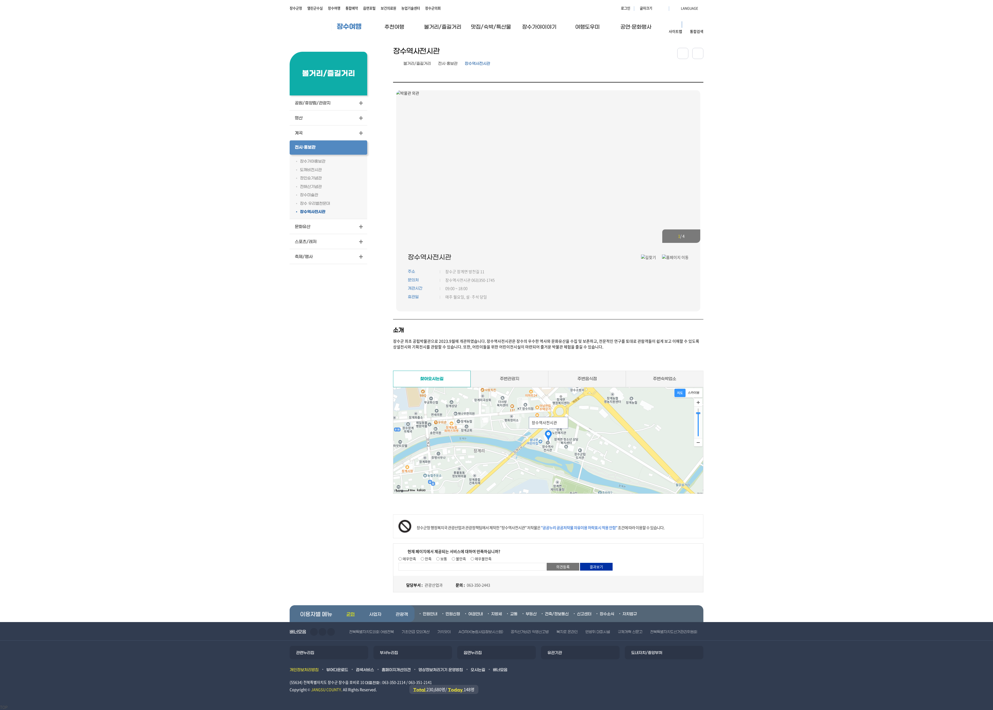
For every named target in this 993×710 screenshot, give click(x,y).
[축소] (698, 442)
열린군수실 (315, 8)
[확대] (698, 402)
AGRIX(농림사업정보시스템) (480, 632)
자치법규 (629, 614)
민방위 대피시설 (597, 632)
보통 (443, 558)
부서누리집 (389, 653)
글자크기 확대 (656, 8)
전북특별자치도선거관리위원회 (673, 632)
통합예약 (351, 8)
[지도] (680, 393)
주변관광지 (509, 378)
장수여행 (334, 8)
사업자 (375, 614)
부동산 (531, 614)
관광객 (402, 614)
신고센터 (584, 614)
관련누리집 (305, 653)
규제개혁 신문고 (630, 632)
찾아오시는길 (431, 379)
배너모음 (500, 670)
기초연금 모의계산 (416, 632)
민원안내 (430, 614)
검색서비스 (365, 670)
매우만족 (409, 558)
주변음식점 (587, 378)
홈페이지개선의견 (396, 670)
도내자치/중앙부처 (646, 653)
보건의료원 (388, 8)
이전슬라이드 (671, 236)
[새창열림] (697, 53)
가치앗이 (444, 632)
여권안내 (475, 614)
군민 (351, 614)
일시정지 (331, 632)
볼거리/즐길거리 (417, 63)
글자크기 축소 (663, 8)
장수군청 (296, 8)
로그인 (625, 8)
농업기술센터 (410, 8)
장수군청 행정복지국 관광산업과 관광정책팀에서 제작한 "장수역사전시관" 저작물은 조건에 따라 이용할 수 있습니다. (540, 527)
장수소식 (607, 614)
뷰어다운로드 (337, 670)
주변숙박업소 (664, 378)
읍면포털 (369, 8)
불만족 (460, 558)
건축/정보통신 (557, 614)
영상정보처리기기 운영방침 (440, 670)
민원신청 (453, 614)
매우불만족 (483, 558)
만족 (428, 558)
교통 (513, 614)
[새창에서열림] (648, 257)
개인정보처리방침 (304, 670)
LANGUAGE (677, 8)
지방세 (496, 614)
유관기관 (554, 653)
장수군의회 (433, 8)
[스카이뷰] (694, 393)
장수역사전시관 (477, 63)
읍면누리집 (473, 653)
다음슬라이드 (692, 236)
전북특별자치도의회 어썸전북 (371, 632)
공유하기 (682, 53)
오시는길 (478, 670)
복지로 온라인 (567, 632)
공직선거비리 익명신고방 (530, 632)
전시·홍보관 (447, 63)
